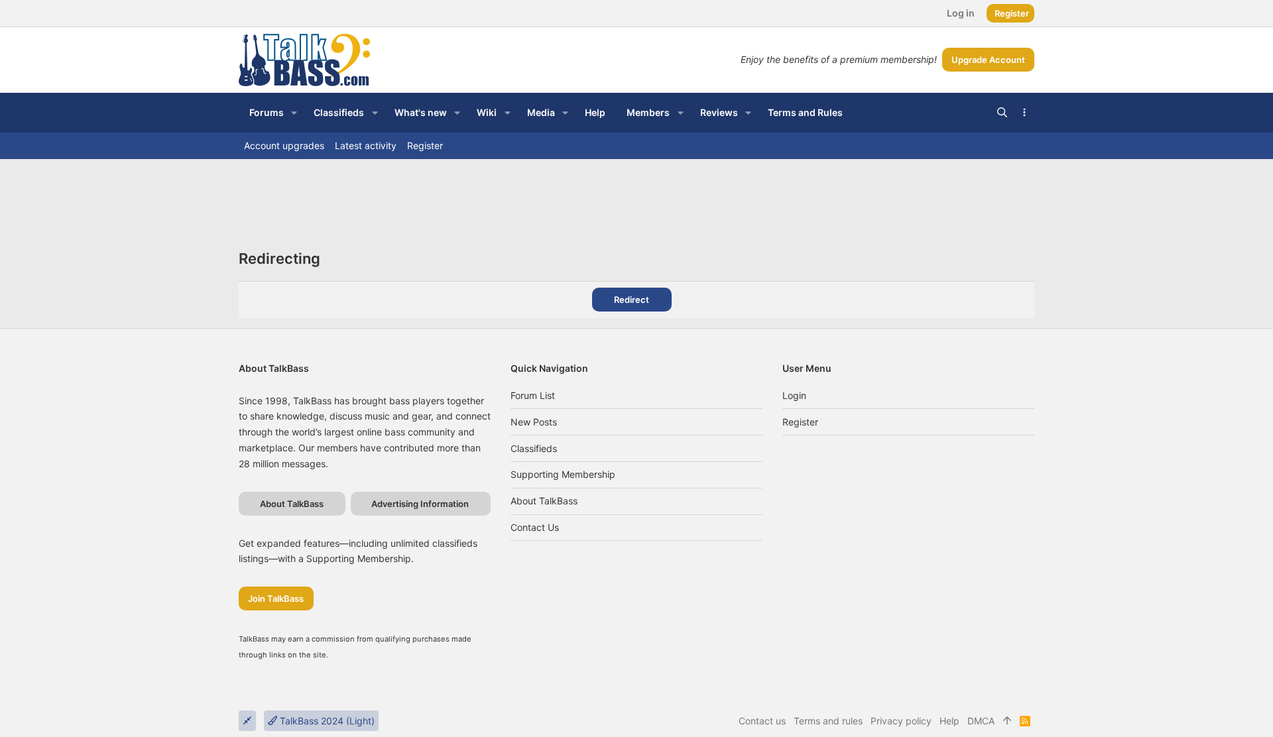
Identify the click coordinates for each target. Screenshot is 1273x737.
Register (800, 421)
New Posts (534, 421)
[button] (294, 112)
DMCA (981, 720)
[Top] (1007, 721)
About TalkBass (544, 500)
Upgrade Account (988, 59)
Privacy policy (901, 720)
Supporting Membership (563, 474)
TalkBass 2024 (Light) (326, 720)
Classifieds (534, 448)
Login (794, 395)
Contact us (535, 527)
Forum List (533, 395)
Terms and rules (828, 720)
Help (949, 720)
